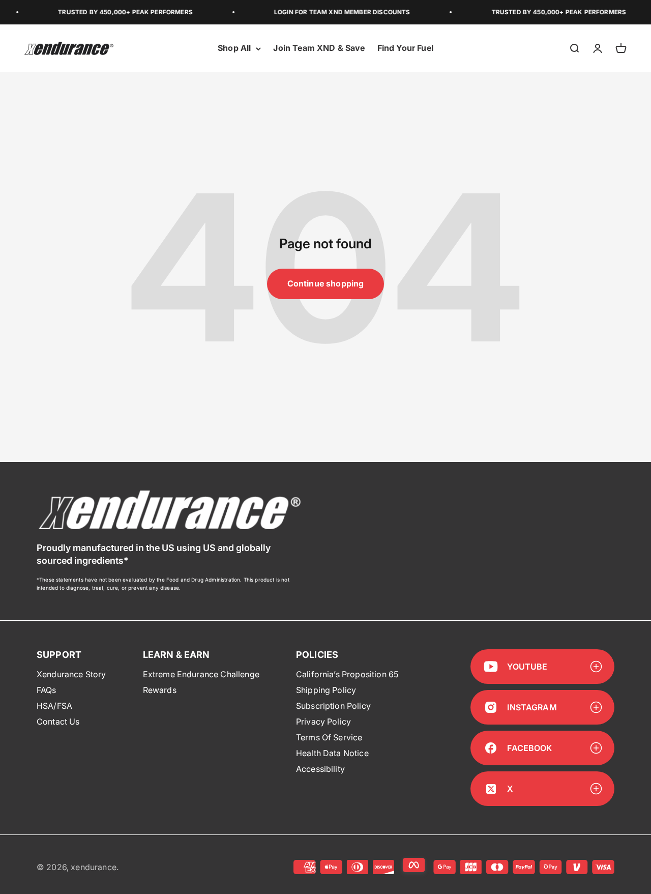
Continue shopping (325, 283)
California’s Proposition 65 (347, 674)
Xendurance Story (71, 674)
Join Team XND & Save (319, 48)
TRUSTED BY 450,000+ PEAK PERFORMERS (116, 12)
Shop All (234, 48)
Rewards (159, 690)
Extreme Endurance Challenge (201, 674)
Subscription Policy (333, 706)
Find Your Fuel (405, 48)
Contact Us (58, 721)
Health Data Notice (332, 753)
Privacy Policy (323, 721)
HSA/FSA (54, 706)
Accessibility (320, 769)
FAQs (46, 690)
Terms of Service (329, 737)
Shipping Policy (326, 690)
